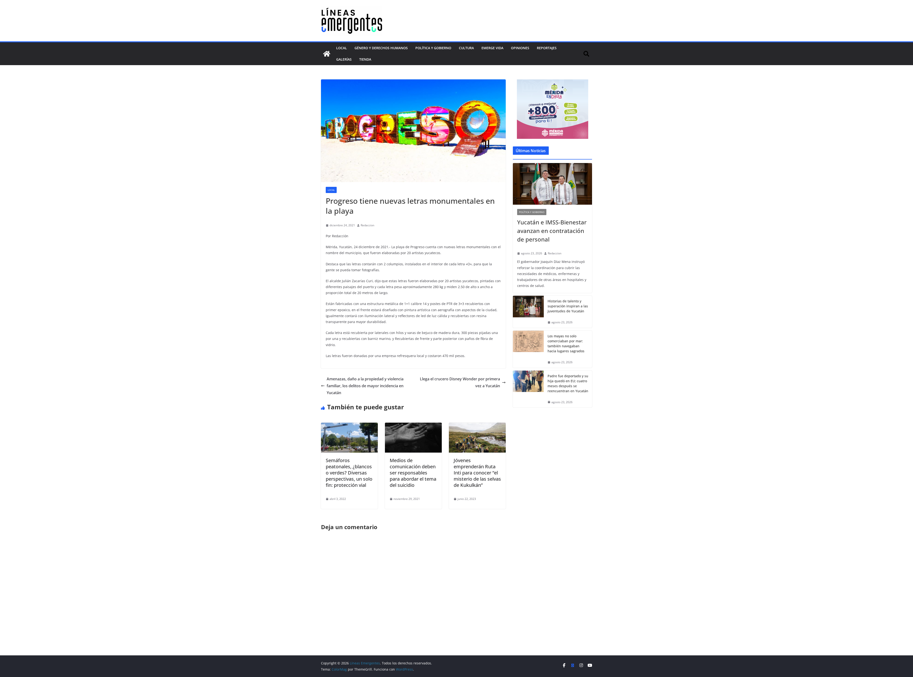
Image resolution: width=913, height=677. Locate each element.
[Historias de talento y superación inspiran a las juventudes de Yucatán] (528, 312)
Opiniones (520, 48)
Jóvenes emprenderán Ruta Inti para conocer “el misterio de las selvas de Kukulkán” (477, 472)
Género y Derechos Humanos (381, 48)
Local (341, 48)
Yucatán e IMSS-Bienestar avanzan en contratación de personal (552, 230)
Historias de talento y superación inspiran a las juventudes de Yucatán (568, 306)
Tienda (365, 59)
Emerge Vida (492, 48)
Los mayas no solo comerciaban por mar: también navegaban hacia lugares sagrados (566, 343)
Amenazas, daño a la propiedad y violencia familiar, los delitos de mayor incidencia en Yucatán (365, 385)
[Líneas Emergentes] (326, 53)
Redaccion (367, 225)
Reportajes (547, 48)
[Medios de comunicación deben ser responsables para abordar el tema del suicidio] (413, 426)
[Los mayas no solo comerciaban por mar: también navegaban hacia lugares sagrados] (528, 349)
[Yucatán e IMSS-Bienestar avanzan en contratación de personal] (552, 184)
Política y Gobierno (433, 48)
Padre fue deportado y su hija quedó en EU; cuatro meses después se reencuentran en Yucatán (568, 383)
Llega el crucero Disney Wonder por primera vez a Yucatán (460, 382)
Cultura (466, 48)
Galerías (344, 59)
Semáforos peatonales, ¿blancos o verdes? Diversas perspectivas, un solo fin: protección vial (349, 472)
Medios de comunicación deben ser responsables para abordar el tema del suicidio (413, 472)
